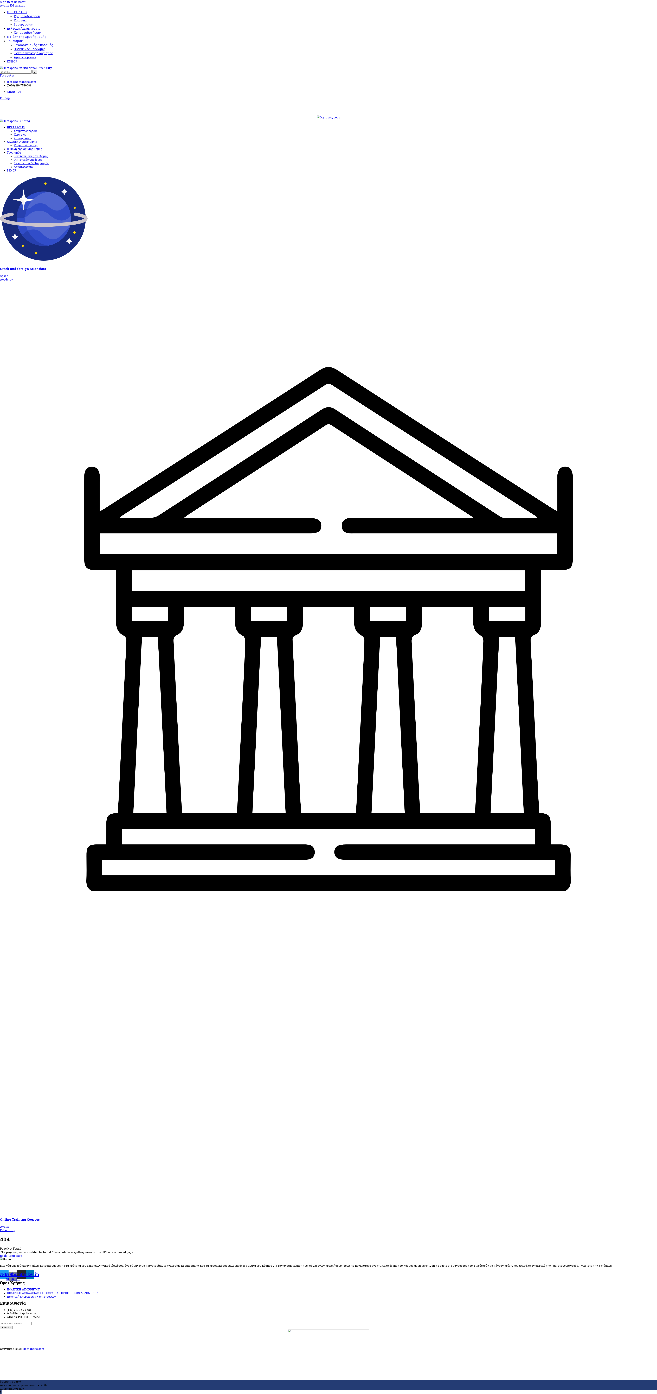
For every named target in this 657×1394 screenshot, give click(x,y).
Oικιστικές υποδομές (30, 49)
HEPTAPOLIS (17, 12)
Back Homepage (11, 1255)
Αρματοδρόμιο (25, 57)
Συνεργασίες (23, 24)
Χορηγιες (20, 20)
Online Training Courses (20, 1219)
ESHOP (12, 61)
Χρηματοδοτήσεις (27, 16)
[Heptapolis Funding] (15, 121)
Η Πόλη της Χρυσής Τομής (26, 37)
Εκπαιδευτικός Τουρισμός (33, 53)
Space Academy (6, 277)
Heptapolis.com (33, 1349)
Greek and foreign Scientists (23, 268)
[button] (5, 98)
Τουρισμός (15, 41)
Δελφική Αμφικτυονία (23, 28)
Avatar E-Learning (12, 5)
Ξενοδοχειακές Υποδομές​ (33, 45)
